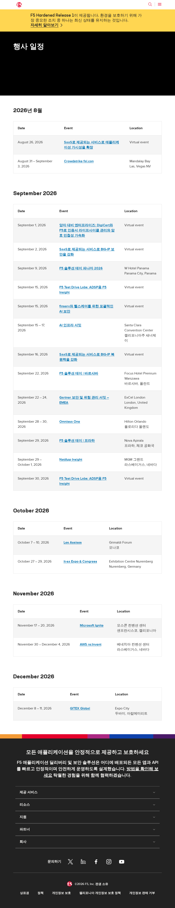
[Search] (150, 4)
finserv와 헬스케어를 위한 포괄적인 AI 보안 (86, 308)
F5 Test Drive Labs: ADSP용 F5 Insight (82, 289)
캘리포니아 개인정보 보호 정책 (100, 893)
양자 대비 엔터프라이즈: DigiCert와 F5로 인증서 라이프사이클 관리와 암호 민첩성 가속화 (87, 230)
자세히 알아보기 (44, 25)
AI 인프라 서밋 (70, 325)
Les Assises (73, 542)
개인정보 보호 (61, 893)
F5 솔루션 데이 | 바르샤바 (78, 373)
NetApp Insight (70, 459)
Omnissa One (69, 421)
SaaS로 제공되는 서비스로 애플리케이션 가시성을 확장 (91, 144)
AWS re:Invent (90, 644)
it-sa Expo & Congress (80, 561)
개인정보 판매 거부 (142, 893)
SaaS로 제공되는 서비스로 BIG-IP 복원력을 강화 (86, 357)
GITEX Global (80, 708)
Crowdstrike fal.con (79, 161)
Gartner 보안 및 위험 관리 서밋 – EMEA (84, 400)
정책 (41, 893)
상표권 (24, 893)
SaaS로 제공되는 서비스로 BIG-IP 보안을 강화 (86, 252)
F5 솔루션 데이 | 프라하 (77, 440)
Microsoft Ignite (92, 625)
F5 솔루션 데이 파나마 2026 (81, 268)
